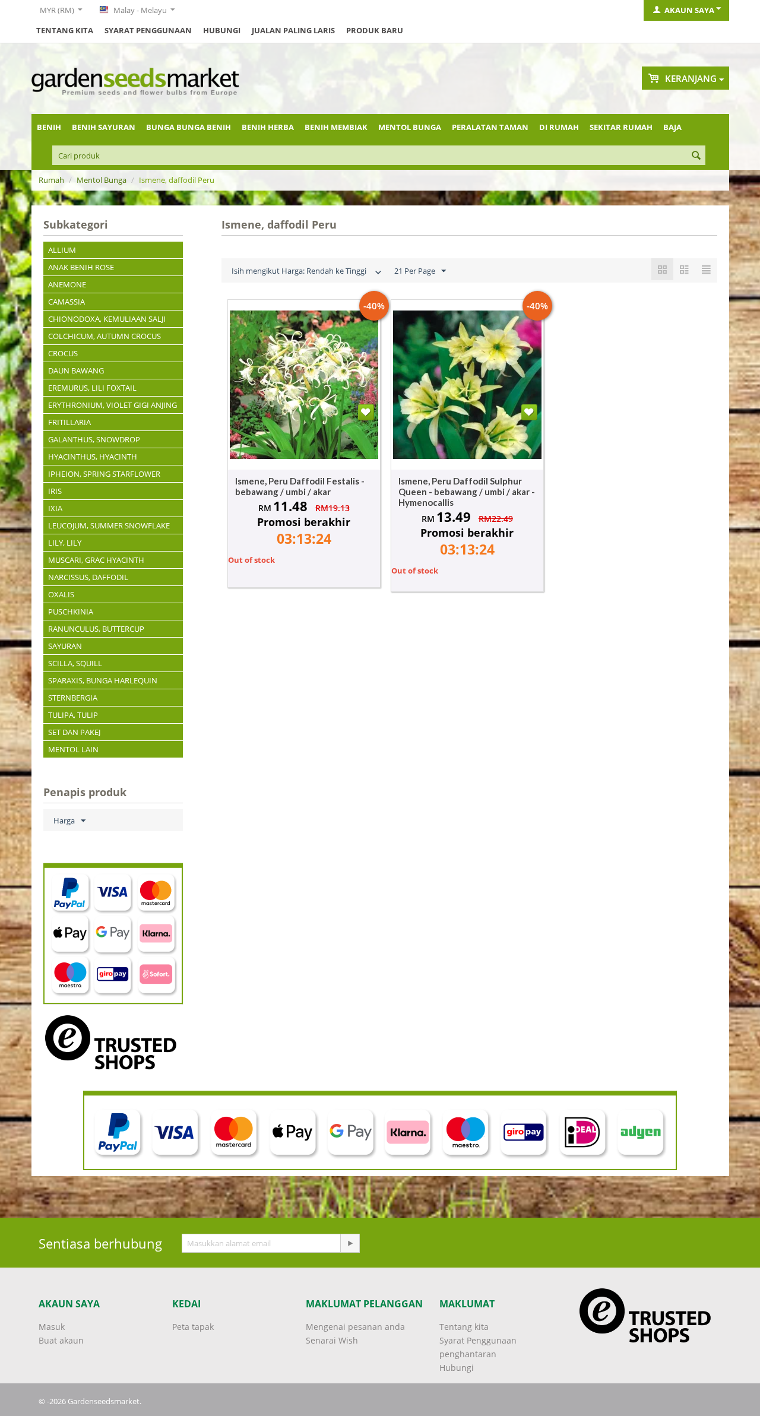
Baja (672, 127)
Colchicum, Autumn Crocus (104, 336)
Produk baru (374, 30)
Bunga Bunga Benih (188, 127)
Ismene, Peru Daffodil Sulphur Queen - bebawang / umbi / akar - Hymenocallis (466, 492)
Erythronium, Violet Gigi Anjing (112, 405)
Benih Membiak (336, 127)
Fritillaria (69, 422)
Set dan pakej (74, 732)
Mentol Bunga (409, 127)
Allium (62, 250)
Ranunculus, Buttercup (96, 628)
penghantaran (467, 1354)
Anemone (67, 284)
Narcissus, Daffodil (88, 577)
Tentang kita (64, 30)
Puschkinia (70, 611)
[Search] (696, 156)
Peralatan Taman (490, 127)
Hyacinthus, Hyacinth (92, 456)
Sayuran (65, 646)
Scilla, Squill (75, 663)
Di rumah (559, 127)
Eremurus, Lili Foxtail (92, 387)
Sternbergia (72, 697)
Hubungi (221, 30)
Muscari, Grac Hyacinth (96, 560)
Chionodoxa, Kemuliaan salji (107, 318)
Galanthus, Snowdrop (94, 439)
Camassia (66, 301)
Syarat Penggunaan (148, 30)
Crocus (63, 353)
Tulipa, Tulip (73, 714)
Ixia (55, 508)
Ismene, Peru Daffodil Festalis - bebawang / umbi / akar (300, 486)
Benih (49, 127)
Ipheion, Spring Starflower (104, 473)
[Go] (349, 1243)
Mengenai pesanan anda (355, 1326)
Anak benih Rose (81, 267)
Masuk (52, 1326)
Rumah (51, 180)
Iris (55, 491)
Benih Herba (268, 127)
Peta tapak (193, 1326)
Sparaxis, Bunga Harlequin (102, 680)
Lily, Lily (64, 542)
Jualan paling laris (293, 30)
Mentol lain (73, 749)
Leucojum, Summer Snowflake (109, 525)
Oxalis (61, 594)
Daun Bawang (76, 370)
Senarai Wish (332, 1340)
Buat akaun (61, 1340)
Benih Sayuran (103, 127)
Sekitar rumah (621, 127)
